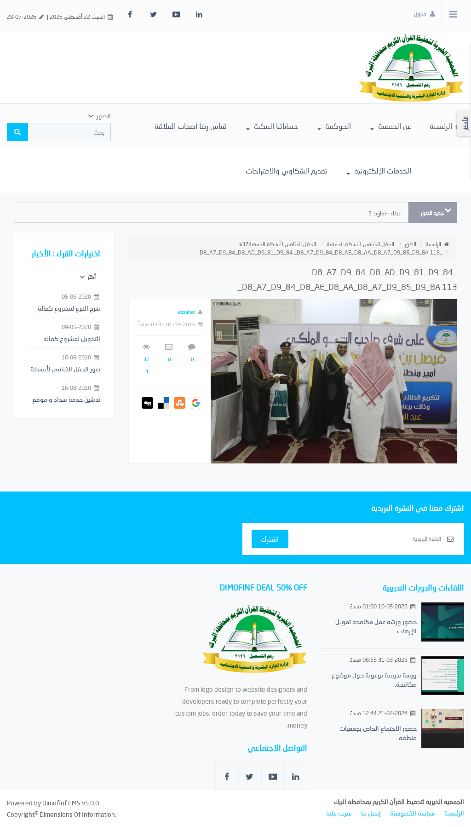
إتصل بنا (371, 813)
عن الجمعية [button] (393, 125)
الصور (410, 244)
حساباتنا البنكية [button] (275, 125)
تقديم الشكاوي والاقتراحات (286, 170)
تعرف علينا (339, 813)
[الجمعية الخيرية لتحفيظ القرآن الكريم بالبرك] (411, 66)
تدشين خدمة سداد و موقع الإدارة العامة (66, 400)
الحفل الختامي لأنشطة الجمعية (360, 244)
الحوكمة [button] (337, 125)
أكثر (91, 276)
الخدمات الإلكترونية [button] (381, 170)
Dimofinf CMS (61, 803)
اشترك (270, 538)
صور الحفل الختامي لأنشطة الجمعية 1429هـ (65, 369)
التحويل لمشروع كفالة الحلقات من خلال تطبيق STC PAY (70, 339)
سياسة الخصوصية (412, 813)
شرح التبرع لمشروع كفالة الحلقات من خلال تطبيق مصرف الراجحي (69, 308)
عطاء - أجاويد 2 (384, 213)
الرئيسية (442, 125)
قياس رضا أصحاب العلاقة (191, 125)
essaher (186, 312)
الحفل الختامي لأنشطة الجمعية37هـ (276, 244)
